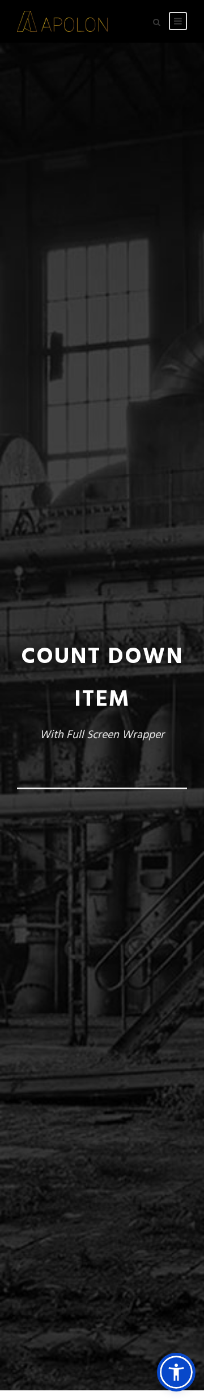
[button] (176, 1372)
